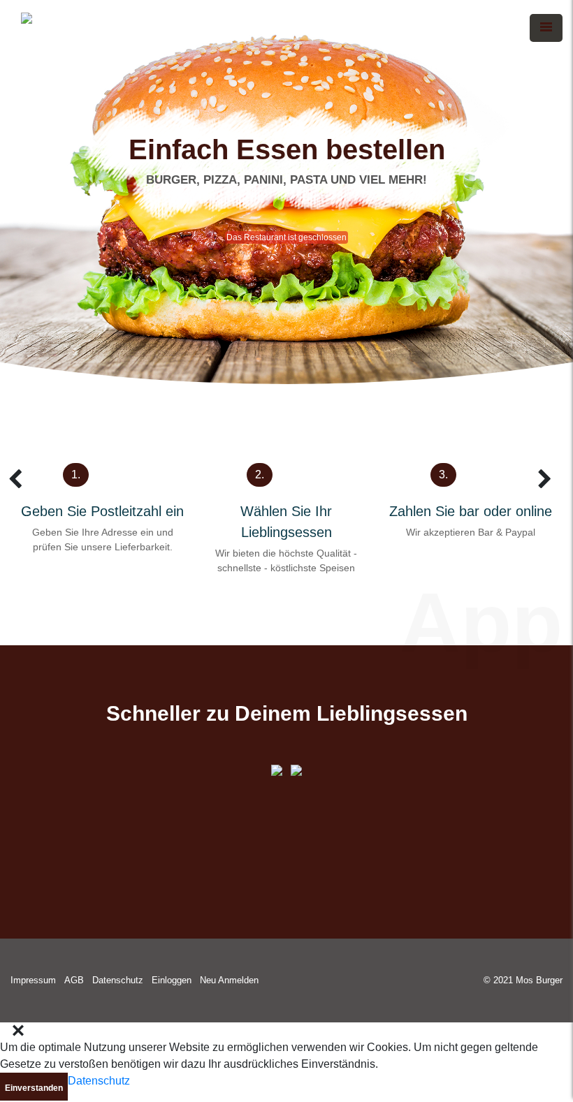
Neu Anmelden (229, 980)
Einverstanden (34, 1088)
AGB (74, 980)
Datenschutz (117, 980)
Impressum (33, 980)
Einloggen (171, 980)
